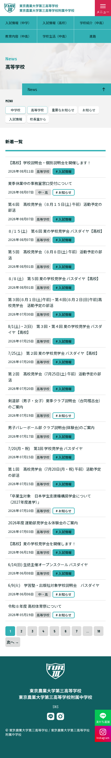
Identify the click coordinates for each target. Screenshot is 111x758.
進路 (92, 36)
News (32, 89)
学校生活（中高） (55, 36)
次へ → (13, 642)
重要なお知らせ (63, 110)
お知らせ (88, 110)
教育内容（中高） (18, 36)
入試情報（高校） (55, 22)
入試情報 (15, 119)
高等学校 (37, 110)
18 (98, 631)
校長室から (38, 119)
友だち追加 (103, 722)
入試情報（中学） (18, 22)
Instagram (102, 738)
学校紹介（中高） (93, 22)
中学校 (15, 110)
